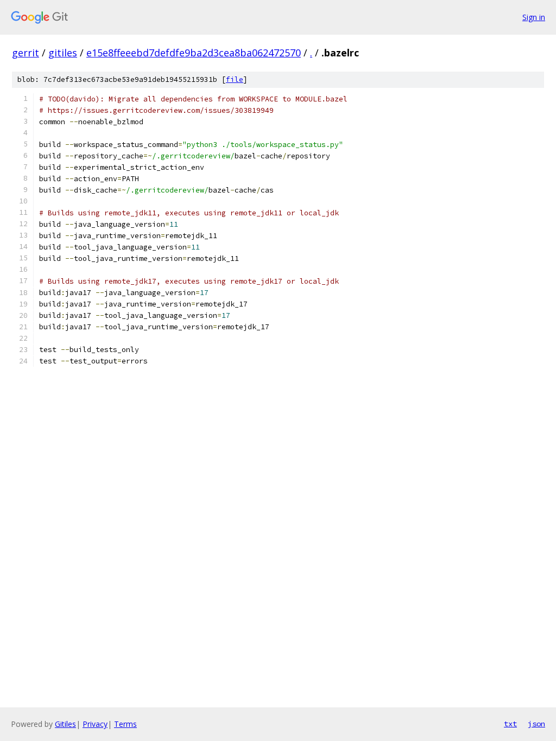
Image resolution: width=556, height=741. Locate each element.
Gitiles (65, 724)
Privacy (95, 724)
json (536, 724)
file (234, 79)
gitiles (62, 52)
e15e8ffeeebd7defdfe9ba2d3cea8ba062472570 (193, 52)
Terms (125, 724)
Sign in (533, 17)
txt (510, 724)
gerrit (25, 52)
